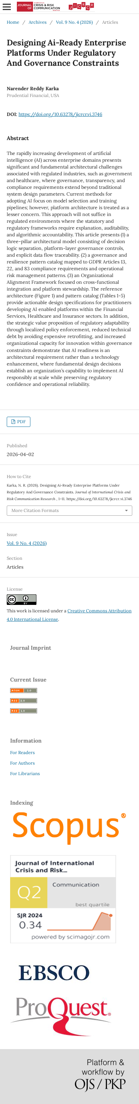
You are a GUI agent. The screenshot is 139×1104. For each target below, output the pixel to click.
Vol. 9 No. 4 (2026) (74, 22)
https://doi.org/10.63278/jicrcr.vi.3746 (60, 114)
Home (13, 22)
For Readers (22, 752)
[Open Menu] (6, 7)
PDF (21, 422)
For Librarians (25, 773)
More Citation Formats (35, 510)
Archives (38, 22)
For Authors (22, 763)
